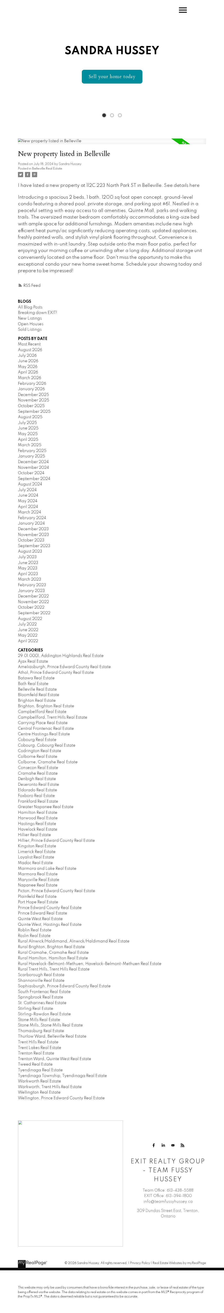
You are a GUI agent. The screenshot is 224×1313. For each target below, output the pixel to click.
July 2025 (27, 423)
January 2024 (31, 523)
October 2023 (31, 540)
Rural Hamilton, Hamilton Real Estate (53, 958)
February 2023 (32, 585)
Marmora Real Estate (38, 874)
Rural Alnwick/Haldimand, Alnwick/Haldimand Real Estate (74, 941)
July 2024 (27, 490)
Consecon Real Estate (38, 768)
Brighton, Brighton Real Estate (46, 706)
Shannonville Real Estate (41, 981)
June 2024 (28, 495)
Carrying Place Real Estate (43, 723)
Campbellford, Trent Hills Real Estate (52, 718)
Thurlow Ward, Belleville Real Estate (52, 1036)
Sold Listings (30, 330)
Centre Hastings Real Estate (44, 734)
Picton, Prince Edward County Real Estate (56, 891)
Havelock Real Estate (37, 830)
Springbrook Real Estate (40, 997)
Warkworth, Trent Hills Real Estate (50, 1087)
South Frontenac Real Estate (44, 992)
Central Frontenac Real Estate (46, 729)
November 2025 (33, 400)
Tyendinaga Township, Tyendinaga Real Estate (62, 1076)
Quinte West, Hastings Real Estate (50, 925)
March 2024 (29, 512)
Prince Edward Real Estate (42, 913)
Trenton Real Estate (36, 1053)
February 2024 (32, 518)
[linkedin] (163, 1145)
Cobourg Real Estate (37, 740)
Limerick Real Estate (37, 852)
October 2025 (31, 406)
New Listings (30, 318)
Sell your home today (112, 77)
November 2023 (33, 535)
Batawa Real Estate (36, 678)
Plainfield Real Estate (37, 897)
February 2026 (32, 384)
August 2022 (30, 619)
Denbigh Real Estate (37, 779)
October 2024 (31, 473)
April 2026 (28, 372)
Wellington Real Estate (39, 1092)
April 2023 (28, 574)
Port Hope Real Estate (38, 902)
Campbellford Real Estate (42, 712)
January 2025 (31, 456)
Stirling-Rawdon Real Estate (44, 1014)
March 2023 (29, 579)
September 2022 (34, 613)
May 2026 (27, 367)
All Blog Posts (30, 307)
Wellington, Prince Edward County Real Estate (61, 1098)
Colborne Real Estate (37, 757)
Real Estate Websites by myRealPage (179, 1263)
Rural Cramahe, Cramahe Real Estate (53, 953)
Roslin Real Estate (34, 936)
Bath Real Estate (33, 684)
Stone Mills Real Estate (39, 1020)
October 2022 (31, 607)
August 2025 (30, 417)
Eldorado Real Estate (37, 790)
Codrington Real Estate (39, 751)
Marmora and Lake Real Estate (47, 869)
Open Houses (30, 324)
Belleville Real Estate (47, 168)
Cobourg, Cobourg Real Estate (46, 746)
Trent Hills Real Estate (38, 1042)
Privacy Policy (140, 1263)
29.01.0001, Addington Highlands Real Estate (61, 656)
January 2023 (31, 591)
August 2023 (30, 551)
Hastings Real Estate (37, 824)
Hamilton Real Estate (37, 813)
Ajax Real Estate (33, 662)
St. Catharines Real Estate (42, 1003)
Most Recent (29, 344)
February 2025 (32, 451)
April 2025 (28, 440)
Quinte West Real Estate (40, 919)
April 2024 (28, 507)
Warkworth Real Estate (39, 1081)
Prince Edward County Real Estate (50, 908)
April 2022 (28, 641)
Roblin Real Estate (34, 930)
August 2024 (30, 484)
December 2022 (33, 596)
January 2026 (31, 389)
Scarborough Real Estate (41, 975)
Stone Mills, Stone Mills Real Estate (50, 1025)
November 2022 (33, 602)
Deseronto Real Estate (38, 785)
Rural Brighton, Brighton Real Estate (51, 947)
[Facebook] (153, 1145)
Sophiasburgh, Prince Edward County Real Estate (64, 986)
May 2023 (27, 568)
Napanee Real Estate (38, 885)
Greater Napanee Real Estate (46, 807)
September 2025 (34, 412)
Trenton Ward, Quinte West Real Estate (54, 1059)
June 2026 (28, 361)
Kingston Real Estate (37, 846)
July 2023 (27, 557)
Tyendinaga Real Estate (40, 1070)
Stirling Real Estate (35, 1009)
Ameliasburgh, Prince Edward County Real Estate (64, 667)
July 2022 (27, 624)
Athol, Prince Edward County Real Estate (56, 673)
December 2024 (33, 462)
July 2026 (27, 356)
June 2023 (28, 563)
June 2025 (28, 428)
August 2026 (30, 350)
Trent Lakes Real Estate (39, 1048)
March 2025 (29, 445)
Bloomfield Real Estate (38, 695)
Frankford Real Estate (38, 802)
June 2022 (28, 630)
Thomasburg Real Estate (41, 1031)
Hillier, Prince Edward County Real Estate (56, 841)
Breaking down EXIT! (37, 313)
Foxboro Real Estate (36, 796)
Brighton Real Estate (37, 701)
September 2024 (34, 479)
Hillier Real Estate (34, 835)
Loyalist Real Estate (36, 857)
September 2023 (34, 546)
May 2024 (27, 501)
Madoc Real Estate (35, 863)
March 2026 (29, 378)
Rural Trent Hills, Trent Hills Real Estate (54, 969)
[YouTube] (173, 1145)
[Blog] (182, 1145)
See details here (182, 185)
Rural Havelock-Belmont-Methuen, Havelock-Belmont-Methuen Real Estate (89, 964)
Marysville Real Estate (38, 880)
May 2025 (28, 434)
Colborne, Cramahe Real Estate (48, 762)
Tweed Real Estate (35, 1064)
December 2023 (33, 529)
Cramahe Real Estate (38, 774)
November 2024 (33, 468)
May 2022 (27, 635)
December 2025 (33, 395)
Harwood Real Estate (38, 818)
